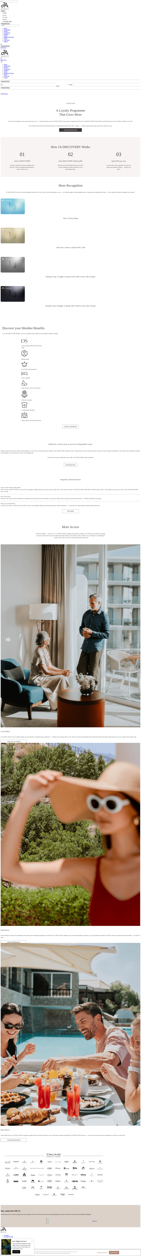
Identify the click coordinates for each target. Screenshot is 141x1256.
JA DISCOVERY (8, 1236)
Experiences (7, 32)
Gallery (6, 41)
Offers (5, 38)
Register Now (70, 464)
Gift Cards (6, 40)
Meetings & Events (9, 37)
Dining (6, 31)
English (3, 11)
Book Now (3, 47)
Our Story (6, 1235)
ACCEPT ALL (114, 1252)
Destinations (7, 29)
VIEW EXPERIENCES (13, 942)
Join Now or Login (70, 130)
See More (70, 511)
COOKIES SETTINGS (102, 1252)
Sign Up (94, 1221)
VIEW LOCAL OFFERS (13, 741)
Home (5, 28)
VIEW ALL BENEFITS (70, 426)
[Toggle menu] (1, 49)
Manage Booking (5, 23)
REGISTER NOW (64, 85)
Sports (5, 35)
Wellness (6, 34)
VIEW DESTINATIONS (13, 1140)
